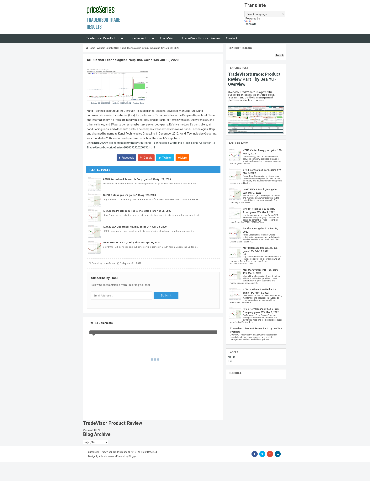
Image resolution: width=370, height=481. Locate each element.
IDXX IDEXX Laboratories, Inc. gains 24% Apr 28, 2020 (134, 226)
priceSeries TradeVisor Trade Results (108, 452)
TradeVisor (168, 38)
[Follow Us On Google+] (270, 454)
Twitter (167, 157)
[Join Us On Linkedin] (278, 454)
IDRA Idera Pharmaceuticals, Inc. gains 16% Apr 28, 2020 (137, 210)
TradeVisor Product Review (200, 38)
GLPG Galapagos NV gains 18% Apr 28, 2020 (129, 195)
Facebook (127, 157)
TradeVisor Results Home (104, 38)
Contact (231, 38)
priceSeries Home (141, 38)
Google (147, 157)
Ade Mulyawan (106, 456)
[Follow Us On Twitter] (262, 454)
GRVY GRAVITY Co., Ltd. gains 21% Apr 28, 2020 (131, 242)
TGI (230, 360)
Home (92, 48)
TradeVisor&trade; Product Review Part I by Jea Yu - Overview (254, 79)
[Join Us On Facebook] (254, 454)
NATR (231, 357)
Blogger (133, 456)
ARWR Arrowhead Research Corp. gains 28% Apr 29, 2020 (137, 179)
